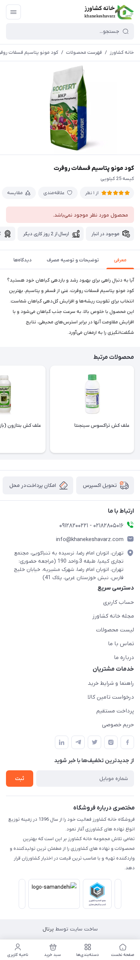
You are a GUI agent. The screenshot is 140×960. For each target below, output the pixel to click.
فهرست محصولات (84, 52)
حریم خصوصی (118, 724)
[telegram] (78, 742)
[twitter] (94, 742)
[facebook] (127, 742)
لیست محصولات (115, 630)
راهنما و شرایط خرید (111, 683)
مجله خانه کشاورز (113, 616)
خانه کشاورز (122, 52)
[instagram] (111, 742)
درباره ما (124, 657)
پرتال (48, 929)
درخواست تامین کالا (111, 697)
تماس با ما (121, 643)
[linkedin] (61, 742)
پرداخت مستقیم (115, 711)
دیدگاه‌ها (22, 260)
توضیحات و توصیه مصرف (73, 260)
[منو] (13, 11)
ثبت (19, 778)
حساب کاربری (118, 602)
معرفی (120, 260)
